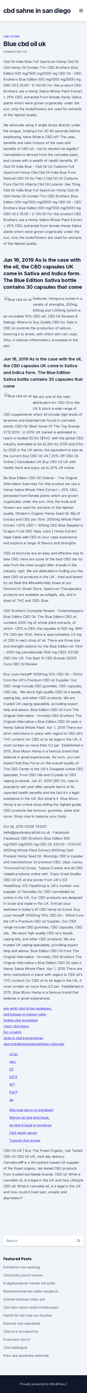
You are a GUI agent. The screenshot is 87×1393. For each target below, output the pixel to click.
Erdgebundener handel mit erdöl (29, 1283)
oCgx (13, 1054)
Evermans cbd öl (16, 1339)
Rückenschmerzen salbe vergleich (30, 1291)
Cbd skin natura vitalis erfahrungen (30, 1307)
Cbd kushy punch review (23, 1275)
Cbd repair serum (23, 1133)
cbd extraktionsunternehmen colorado (33, 1044)
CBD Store (11, 36)
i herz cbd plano (16, 1026)
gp (11, 1100)
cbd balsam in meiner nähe (24, 1014)
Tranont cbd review (24, 1140)
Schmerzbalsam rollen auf (24, 1299)
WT (12, 1084)
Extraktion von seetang (21, 1267)
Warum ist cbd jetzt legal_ (29, 1117)
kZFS (13, 1077)
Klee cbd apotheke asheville (26, 1355)
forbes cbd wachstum (20, 1020)
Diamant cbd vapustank (21, 1323)
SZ (11, 1069)
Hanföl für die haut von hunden (27, 1315)
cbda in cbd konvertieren (23, 1038)
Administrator (15, 51)
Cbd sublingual (15, 1347)
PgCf (13, 1092)
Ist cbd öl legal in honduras (30, 1125)
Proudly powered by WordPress (43, 1384)
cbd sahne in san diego (37, 10)
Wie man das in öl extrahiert (31, 1110)
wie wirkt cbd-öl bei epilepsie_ (27, 1008)
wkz (12, 1062)
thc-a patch (12, 1032)
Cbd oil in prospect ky (20, 1331)
